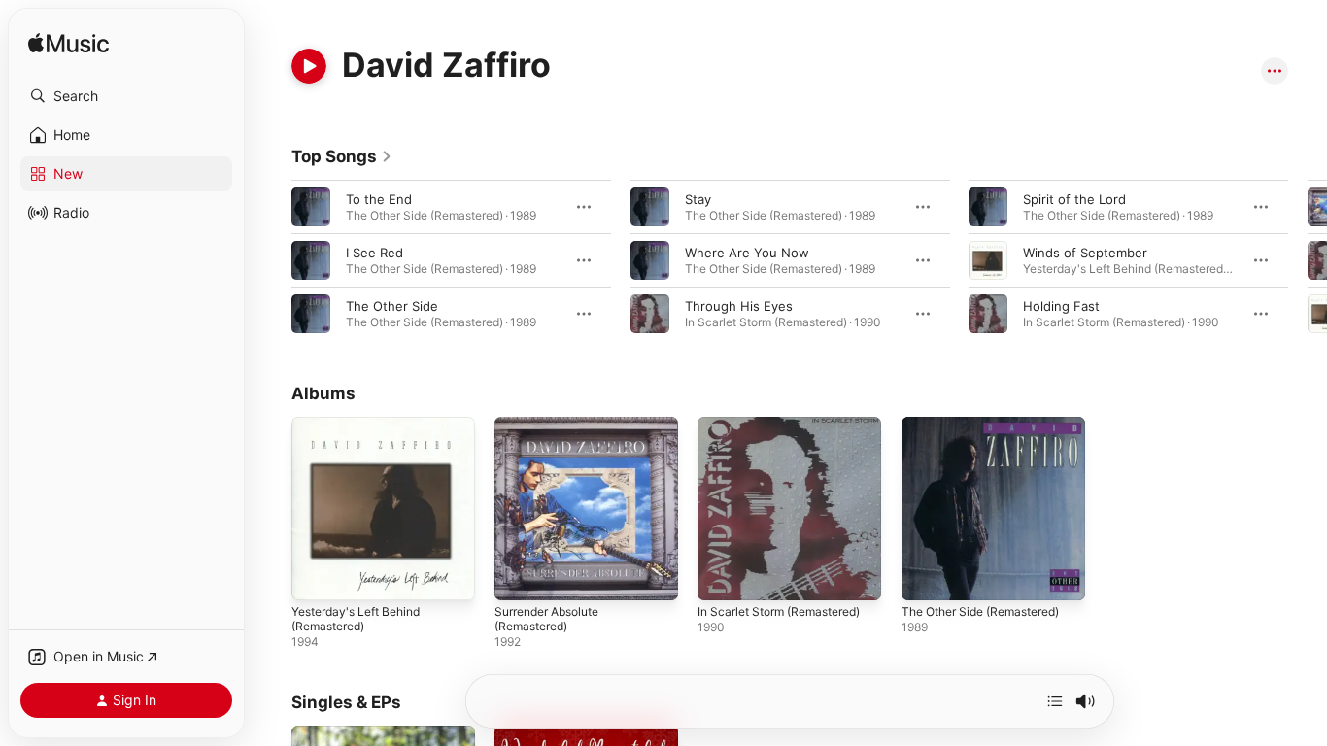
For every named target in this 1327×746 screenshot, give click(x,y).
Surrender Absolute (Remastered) (554, 432)
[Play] (308, 66)
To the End (379, 199)
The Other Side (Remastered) (991, 424)
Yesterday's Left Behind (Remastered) (363, 432)
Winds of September (1085, 252)
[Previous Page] (272, 260)
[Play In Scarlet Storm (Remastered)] (721, 576)
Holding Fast (1061, 306)
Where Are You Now (747, 252)
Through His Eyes (739, 306)
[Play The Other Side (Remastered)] (925, 576)
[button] (126, 96)
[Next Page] (1307, 260)
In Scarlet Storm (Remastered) (789, 424)
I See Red (374, 252)
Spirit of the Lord (1074, 199)
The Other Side (392, 306)
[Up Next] (1055, 701)
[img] (68, 44)
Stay (698, 199)
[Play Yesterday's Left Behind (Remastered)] (315, 576)
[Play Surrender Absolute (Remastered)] (518, 576)
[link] (341, 156)
